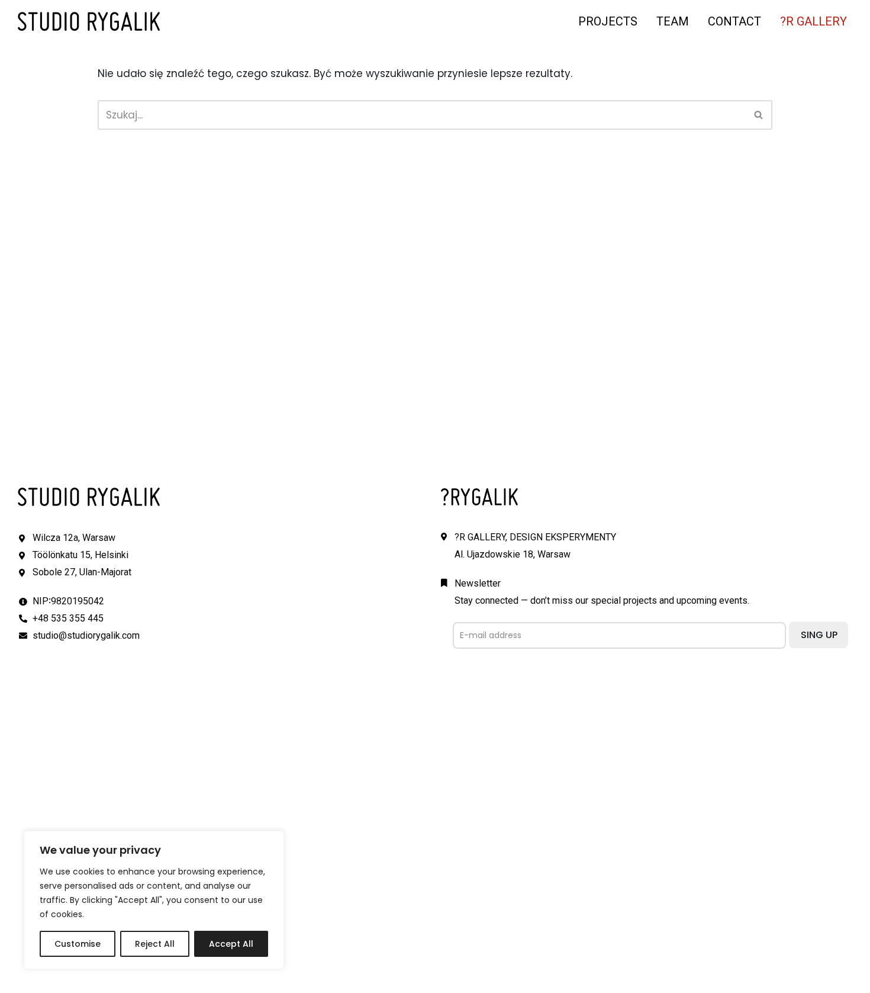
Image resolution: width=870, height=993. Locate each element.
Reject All (155, 944)
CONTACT (734, 21)
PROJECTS (607, 21)
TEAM (672, 21)
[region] (154, 900)
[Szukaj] (759, 115)
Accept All (231, 944)
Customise (77, 944)
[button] (758, 114)
